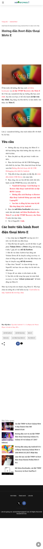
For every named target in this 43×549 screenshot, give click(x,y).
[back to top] (38, 544)
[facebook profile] (24, 503)
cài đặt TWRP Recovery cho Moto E (26, 90)
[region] (21, 12)
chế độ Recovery (20, 333)
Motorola (6, 338)
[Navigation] (2, 2)
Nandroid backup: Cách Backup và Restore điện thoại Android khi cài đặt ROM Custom (25, 188)
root (3, 96)
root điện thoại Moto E (18, 338)
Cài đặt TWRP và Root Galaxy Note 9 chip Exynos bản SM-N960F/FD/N (28, 427)
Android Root (13, 21)
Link (22, 221)
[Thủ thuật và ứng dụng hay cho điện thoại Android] (22, 2)
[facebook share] (18, 344)
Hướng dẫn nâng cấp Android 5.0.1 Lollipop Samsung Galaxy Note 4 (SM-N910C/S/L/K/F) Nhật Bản (28, 450)
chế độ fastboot (7, 333)
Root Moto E (31, 338)
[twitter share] (21, 343)
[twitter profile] (19, 503)
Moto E (30, 333)
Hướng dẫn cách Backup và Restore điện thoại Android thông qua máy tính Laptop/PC (25, 197)
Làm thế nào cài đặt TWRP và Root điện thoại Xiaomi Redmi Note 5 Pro (28, 460)
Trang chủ (5, 21)
